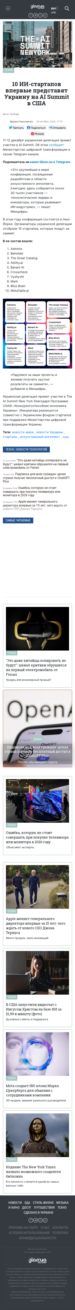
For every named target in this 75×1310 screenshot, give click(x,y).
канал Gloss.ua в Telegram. (50, 162)
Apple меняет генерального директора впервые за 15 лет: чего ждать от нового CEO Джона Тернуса (35, 505)
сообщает (56, 145)
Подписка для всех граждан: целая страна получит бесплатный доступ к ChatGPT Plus (36, 477)
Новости (15, 1203)
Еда (27, 1203)
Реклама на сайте (23, 1227)
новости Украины (49, 432)
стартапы (10, 437)
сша (66, 437)
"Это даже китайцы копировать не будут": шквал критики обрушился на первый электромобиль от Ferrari (35, 463)
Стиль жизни (43, 1203)
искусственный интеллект (40, 437)
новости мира (22, 432)
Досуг (26, 1207)
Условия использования (29, 1233)
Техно (8, 70)
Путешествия (44, 1207)
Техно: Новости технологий (26, 449)
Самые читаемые (18, 520)
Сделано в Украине (38, 1212)
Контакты (60, 1227)
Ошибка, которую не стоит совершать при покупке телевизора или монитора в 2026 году (31, 491)
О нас (45, 1227)
